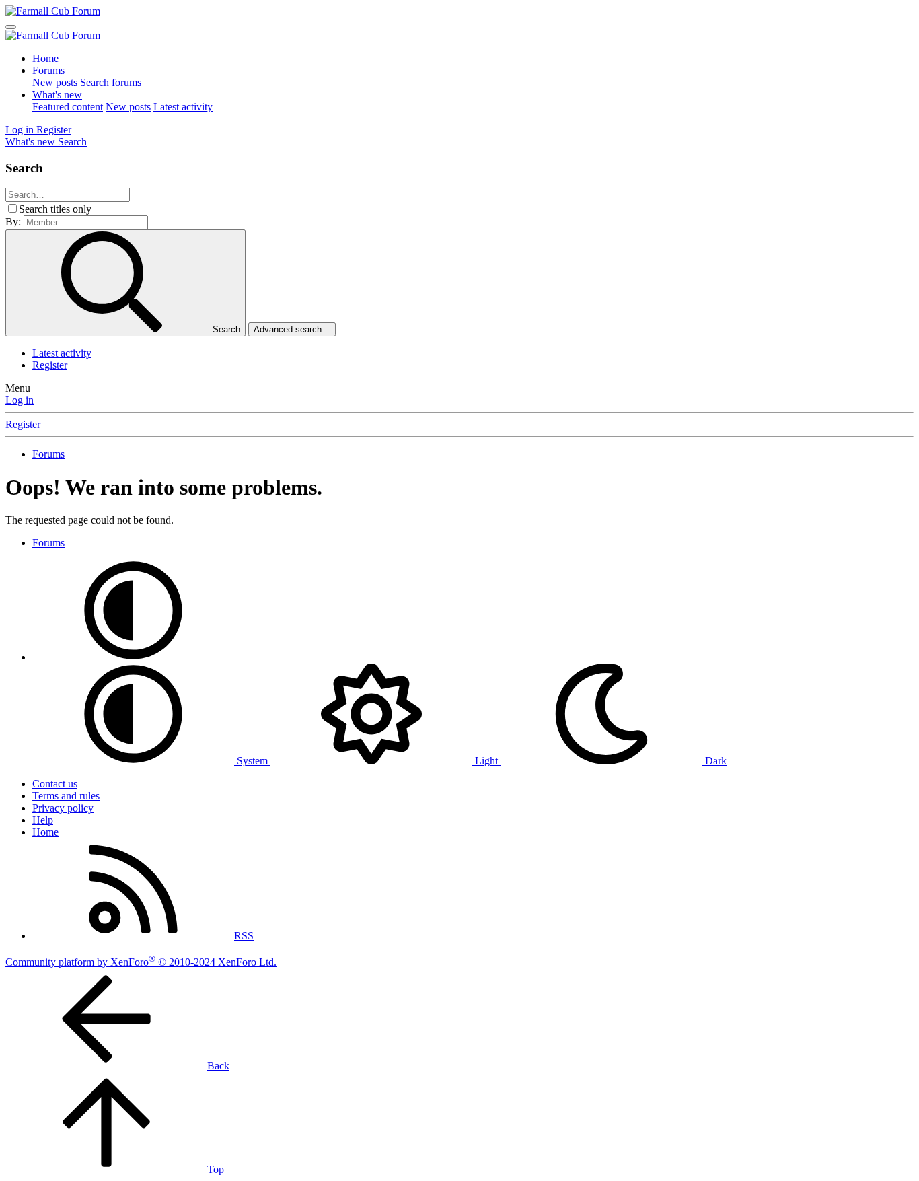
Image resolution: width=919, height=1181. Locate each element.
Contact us (54, 783)
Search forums (110, 82)
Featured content (67, 106)
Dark (714, 760)
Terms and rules (66, 795)
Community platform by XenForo (141, 962)
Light (486, 760)
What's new (57, 94)
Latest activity (183, 106)
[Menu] (10, 27)
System (252, 760)
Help (42, 820)
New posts (54, 82)
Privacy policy (63, 808)
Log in (19, 400)
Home (45, 58)
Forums (48, 70)
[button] (133, 657)
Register (49, 365)
